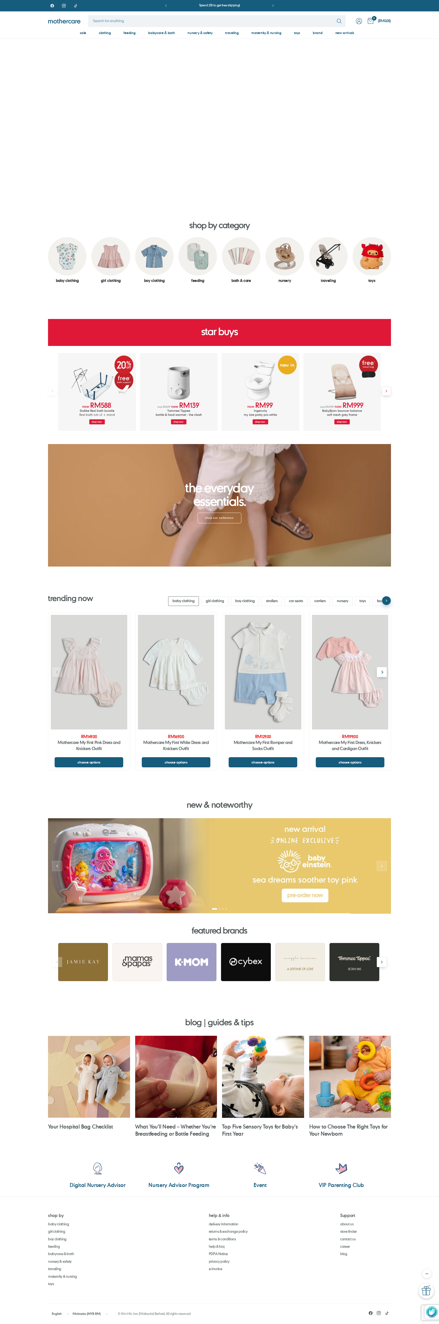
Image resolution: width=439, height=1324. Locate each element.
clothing (105, 33)
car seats (296, 601)
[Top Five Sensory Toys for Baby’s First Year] (263, 1077)
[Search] (339, 21)
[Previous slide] (9, 117)
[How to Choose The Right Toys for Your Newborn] (350, 1077)
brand (317, 33)
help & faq (217, 1247)
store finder (348, 1232)
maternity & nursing (266, 33)
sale (83, 33)
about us (346, 1224)
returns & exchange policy (228, 1232)
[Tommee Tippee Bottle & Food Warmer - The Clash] (179, 392)
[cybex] (246, 962)
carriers (320, 601)
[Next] (391, 260)
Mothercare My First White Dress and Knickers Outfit (176, 746)
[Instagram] (64, 6)
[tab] (201, 191)
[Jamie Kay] (83, 962)
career (345, 1247)
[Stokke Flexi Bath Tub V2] (97, 392)
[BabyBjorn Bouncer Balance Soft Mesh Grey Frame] (342, 392)
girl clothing (215, 601)
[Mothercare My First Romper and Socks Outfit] (263, 672)
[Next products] (386, 390)
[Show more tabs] (386, 601)
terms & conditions (222, 1239)
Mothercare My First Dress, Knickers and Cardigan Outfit (350, 746)
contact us (348, 1239)
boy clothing (245, 601)
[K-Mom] (191, 962)
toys (297, 33)
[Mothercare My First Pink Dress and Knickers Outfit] (89, 672)
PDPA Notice (218, 1254)
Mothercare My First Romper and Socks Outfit (263, 746)
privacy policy (219, 1262)
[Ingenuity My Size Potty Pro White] (260, 392)
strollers (272, 601)
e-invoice (215, 1269)
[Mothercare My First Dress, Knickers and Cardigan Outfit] (350, 672)
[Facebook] (52, 6)
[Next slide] (430, 117)
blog (343, 1254)
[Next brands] (382, 962)
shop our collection (219, 518)
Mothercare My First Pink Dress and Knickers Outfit (89, 746)
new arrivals (344, 33)
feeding (129, 33)
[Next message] (273, 5)
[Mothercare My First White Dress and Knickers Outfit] (176, 672)
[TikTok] (75, 6)
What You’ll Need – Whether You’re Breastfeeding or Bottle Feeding (175, 1130)
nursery (342, 601)
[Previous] (48, 260)
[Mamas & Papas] (137, 962)
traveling (232, 33)
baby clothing (184, 601)
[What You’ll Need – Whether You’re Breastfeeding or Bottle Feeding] (176, 1077)
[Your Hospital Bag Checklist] (89, 1077)
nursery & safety (199, 33)
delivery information (224, 1224)
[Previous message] (166, 5)
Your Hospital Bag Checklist (80, 1126)
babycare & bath (161, 33)
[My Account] (359, 21)
